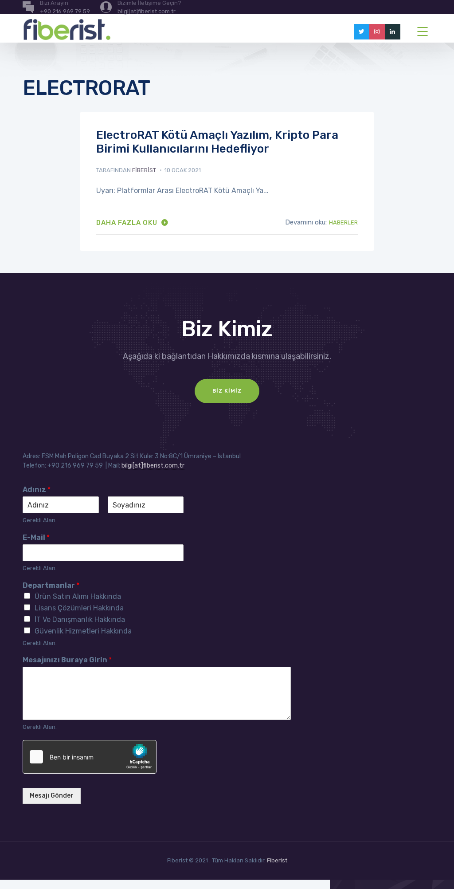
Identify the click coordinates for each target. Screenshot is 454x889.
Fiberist (277, 860)
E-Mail (36, 537)
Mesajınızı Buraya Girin (67, 660)
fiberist (144, 170)
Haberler (343, 222)
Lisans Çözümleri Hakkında (79, 608)
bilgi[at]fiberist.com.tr (152, 465)
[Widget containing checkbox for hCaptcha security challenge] (90, 757)
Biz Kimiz (227, 391)
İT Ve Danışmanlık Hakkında (80, 619)
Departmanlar (51, 585)
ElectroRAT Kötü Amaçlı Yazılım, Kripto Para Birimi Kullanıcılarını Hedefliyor (217, 142)
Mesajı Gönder (52, 795)
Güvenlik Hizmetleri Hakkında (83, 631)
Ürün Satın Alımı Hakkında (78, 596)
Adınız (37, 489)
